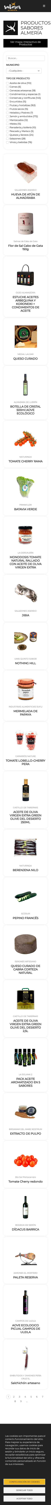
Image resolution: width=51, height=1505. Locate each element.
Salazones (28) (18, 138)
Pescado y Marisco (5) (22, 131)
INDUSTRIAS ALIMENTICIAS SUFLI (25, 706)
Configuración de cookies (24, 1482)
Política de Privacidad (15, 1469)
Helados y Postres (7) (21, 112)
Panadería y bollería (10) (23, 127)
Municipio (12, 65)
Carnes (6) (15, 86)
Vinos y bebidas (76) (21, 142)
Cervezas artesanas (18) (23, 90)
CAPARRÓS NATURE (25, 756)
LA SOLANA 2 (25, 1074)
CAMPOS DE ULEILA (25, 1321)
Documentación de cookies (18, 1473)
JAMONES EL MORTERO (25, 1273)
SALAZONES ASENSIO (26, 190)
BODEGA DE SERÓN (25, 1225)
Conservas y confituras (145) (25, 98)
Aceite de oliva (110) (20, 83)
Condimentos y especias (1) (25, 94)
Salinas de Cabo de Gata (25, 241)
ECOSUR (25, 913)
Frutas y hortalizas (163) (23, 105)
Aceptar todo (24, 1498)
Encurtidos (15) (18, 101)
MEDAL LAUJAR (25, 354)
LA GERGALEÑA (25, 552)
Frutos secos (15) (19, 109)
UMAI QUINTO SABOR (25, 659)
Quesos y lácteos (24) (21, 135)
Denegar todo (24, 1490)
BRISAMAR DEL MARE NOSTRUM (25, 1129)
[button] (25, 43)
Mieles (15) (15, 123)
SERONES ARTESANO (25, 961)
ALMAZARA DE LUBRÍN (25, 402)
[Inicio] (21, 6)
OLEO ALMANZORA (25, 292)
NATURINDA (25, 457)
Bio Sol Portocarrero (25, 1177)
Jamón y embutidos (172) (24, 116)
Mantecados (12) (19, 120)
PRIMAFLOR (25, 505)
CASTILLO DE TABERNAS (25, 807)
